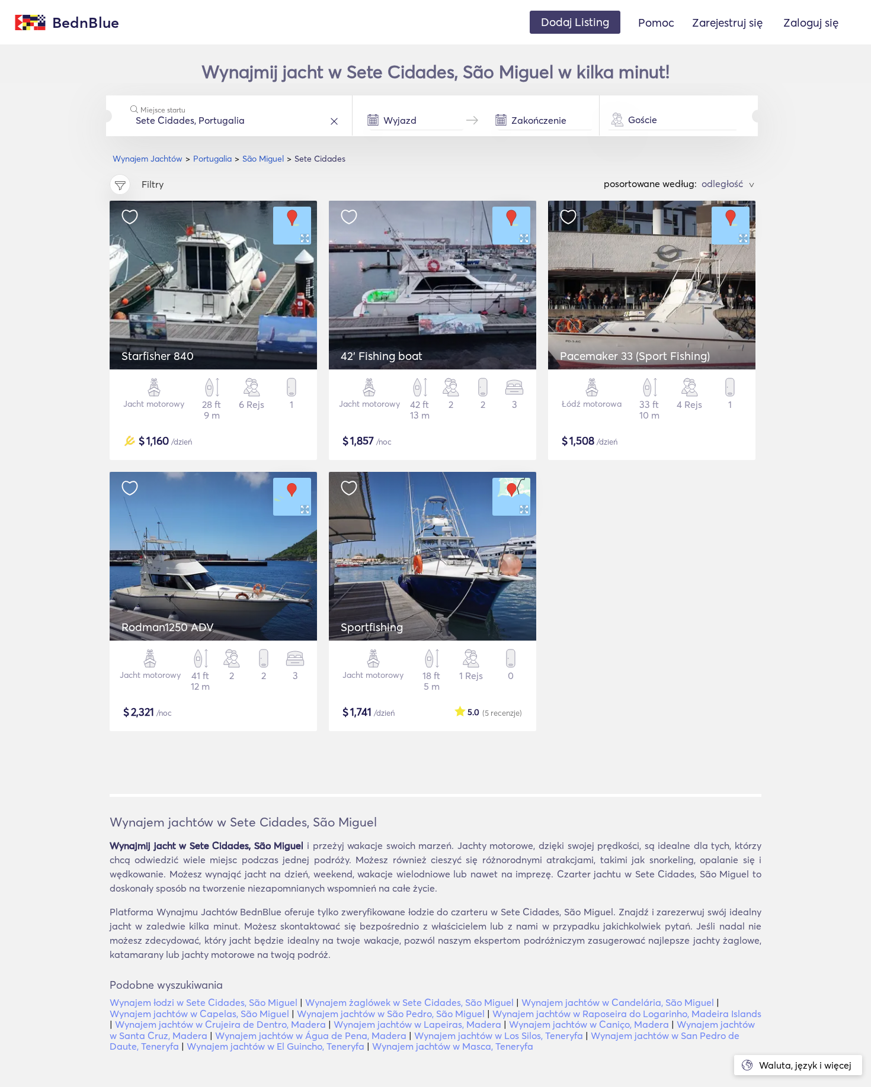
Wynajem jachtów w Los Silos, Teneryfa (498, 1035)
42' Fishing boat (381, 356)
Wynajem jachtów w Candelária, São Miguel (617, 1002)
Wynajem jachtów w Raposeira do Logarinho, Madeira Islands (626, 1014)
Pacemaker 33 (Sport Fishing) (635, 356)
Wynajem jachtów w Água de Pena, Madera (310, 1035)
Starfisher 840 (157, 356)
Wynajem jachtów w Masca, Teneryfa (452, 1046)
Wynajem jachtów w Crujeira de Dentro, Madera (220, 1024)
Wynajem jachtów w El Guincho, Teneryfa (275, 1046)
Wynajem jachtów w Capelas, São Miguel (199, 1014)
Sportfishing (372, 627)
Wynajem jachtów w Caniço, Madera (589, 1024)
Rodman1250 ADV (167, 627)
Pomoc (656, 22)
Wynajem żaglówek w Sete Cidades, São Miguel (409, 1002)
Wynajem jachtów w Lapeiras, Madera (417, 1024)
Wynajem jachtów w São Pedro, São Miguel (391, 1014)
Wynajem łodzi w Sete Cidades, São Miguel (203, 1002)
